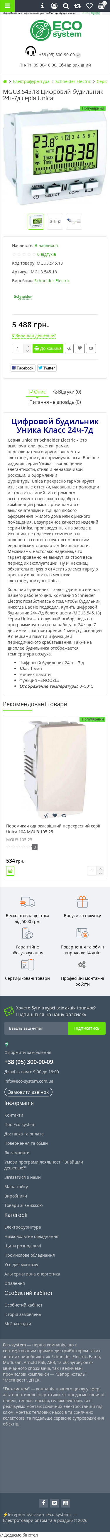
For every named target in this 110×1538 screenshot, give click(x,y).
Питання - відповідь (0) (55, 402)
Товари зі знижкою (23, 1205)
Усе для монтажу (21, 1264)
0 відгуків (46, 254)
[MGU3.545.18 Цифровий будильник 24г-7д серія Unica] (55, 156)
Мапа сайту (16, 1186)
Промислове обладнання (29, 1255)
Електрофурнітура (22, 1227)
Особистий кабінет (23, 1305)
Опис (40, 392)
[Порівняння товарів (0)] (78, 6)
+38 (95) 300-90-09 (57, 54)
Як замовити (17, 1152)
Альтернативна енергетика (32, 1274)
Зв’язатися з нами (22, 1177)
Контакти (13, 1115)
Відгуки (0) (69, 392)
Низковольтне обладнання (31, 1236)
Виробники (15, 1196)
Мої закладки (17, 1323)
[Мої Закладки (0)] (89, 6)
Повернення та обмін (26, 1143)
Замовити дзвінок (28, 1092)
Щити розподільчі (22, 1246)
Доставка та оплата (24, 1134)
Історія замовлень (22, 1314)
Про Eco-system (19, 1124)
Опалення (14, 1283)
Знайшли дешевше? (35, 335)
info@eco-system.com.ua (28, 1081)
